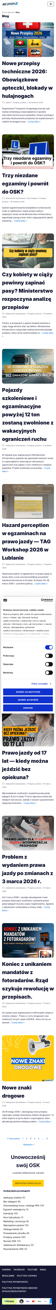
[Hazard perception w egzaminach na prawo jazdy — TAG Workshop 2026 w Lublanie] (28, 518)
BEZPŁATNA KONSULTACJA (28, 1183)
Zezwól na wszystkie (28, 692)
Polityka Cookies (27, 1275)
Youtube (32, 1269)
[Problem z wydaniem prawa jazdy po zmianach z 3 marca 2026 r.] (28, 849)
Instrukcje (8, 1213)
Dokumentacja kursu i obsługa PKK (21, 1205)
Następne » (28, 1144)
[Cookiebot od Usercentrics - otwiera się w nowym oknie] (41, 600)
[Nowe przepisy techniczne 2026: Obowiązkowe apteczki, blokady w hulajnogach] (28, 56)
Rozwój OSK (9, 1241)
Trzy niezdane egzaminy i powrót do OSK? (25, 183)
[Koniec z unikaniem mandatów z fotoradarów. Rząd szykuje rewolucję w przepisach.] (28, 957)
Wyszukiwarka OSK (13, 1249)
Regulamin (8, 1275)
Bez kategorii (32, 198)
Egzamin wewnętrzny (14, 1209)
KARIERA (6, 1269)
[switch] (47, 656)
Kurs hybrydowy (11, 1217)
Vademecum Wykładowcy (16, 1245)
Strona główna (8, 12)
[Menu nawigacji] (51, 4)
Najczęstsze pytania (13, 1225)
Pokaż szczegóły (40, 684)
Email (43, 1269)
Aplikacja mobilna (12, 1197)
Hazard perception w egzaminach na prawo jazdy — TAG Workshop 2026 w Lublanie (26, 541)
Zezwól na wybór (28, 700)
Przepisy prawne (20, 102)
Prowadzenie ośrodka (14, 1233)
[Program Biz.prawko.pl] (10, 4)
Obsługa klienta (11, 1229)
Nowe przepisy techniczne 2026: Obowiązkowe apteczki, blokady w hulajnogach (27, 79)
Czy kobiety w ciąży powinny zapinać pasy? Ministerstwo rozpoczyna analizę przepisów (27, 290)
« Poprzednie (13, 1138)
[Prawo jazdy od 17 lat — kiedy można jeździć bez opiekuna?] (28, 745)
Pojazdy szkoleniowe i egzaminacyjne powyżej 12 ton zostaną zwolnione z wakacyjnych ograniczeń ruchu (28, 414)
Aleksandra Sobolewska (15, 198)
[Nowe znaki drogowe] (28, 1080)
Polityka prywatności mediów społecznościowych (19, 1290)
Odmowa (28, 708)
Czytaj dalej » (34, 121)
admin (8, 102)
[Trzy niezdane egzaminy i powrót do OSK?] (28, 168)
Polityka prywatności (15, 1282)
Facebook (19, 1269)
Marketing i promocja (14, 1221)
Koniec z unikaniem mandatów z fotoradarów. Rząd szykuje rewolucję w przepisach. (28, 980)
